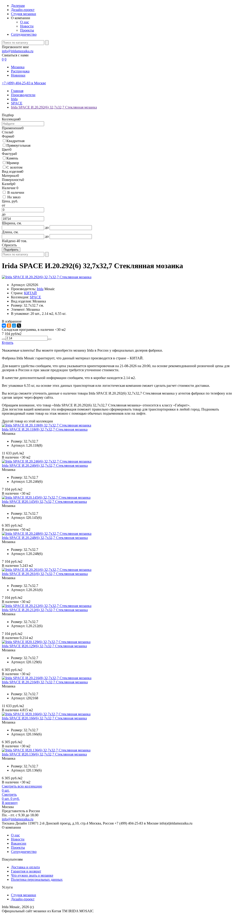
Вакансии (18, 843)
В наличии (15, 192)
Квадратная (15, 141)
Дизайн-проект (23, 10)
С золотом (14, 167)
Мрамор (12, 163)
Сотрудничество (24, 34)
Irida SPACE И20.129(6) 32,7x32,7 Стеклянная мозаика (44, 646)
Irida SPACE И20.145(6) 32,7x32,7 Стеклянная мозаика (44, 502)
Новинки (18, 75)
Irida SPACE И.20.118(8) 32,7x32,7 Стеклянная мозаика (45, 429)
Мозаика (17, 67)
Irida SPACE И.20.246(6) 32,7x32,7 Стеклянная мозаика (45, 465)
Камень (12, 158)
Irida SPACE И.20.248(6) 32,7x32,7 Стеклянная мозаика (45, 538)
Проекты (27, 30)
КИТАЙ (30, 293)
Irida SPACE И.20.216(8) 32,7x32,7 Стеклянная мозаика (45, 682)
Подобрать (11, 249)
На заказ (13, 197)
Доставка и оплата (25, 867)
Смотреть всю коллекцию (22, 786)
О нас (24, 22)
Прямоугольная (18, 145)
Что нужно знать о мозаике (32, 875)
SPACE (35, 297)
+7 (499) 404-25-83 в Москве (24, 83)
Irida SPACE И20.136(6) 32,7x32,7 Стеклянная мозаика (44, 754)
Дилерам (18, 6)
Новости (27, 26)
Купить (7, 343)
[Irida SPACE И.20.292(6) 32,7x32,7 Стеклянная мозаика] (46, 277)
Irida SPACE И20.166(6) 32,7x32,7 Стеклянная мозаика (44, 718)
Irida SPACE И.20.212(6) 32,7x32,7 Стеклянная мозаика (45, 610)
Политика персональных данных (37, 879)
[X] (19, 326)
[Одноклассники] (9, 326)
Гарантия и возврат (26, 871)
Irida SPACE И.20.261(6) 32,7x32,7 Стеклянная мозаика (45, 574)
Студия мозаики (23, 14)
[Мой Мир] (14, 326)
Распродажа (20, 71)
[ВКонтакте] (4, 326)
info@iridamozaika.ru (17, 51)
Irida (40, 289)
